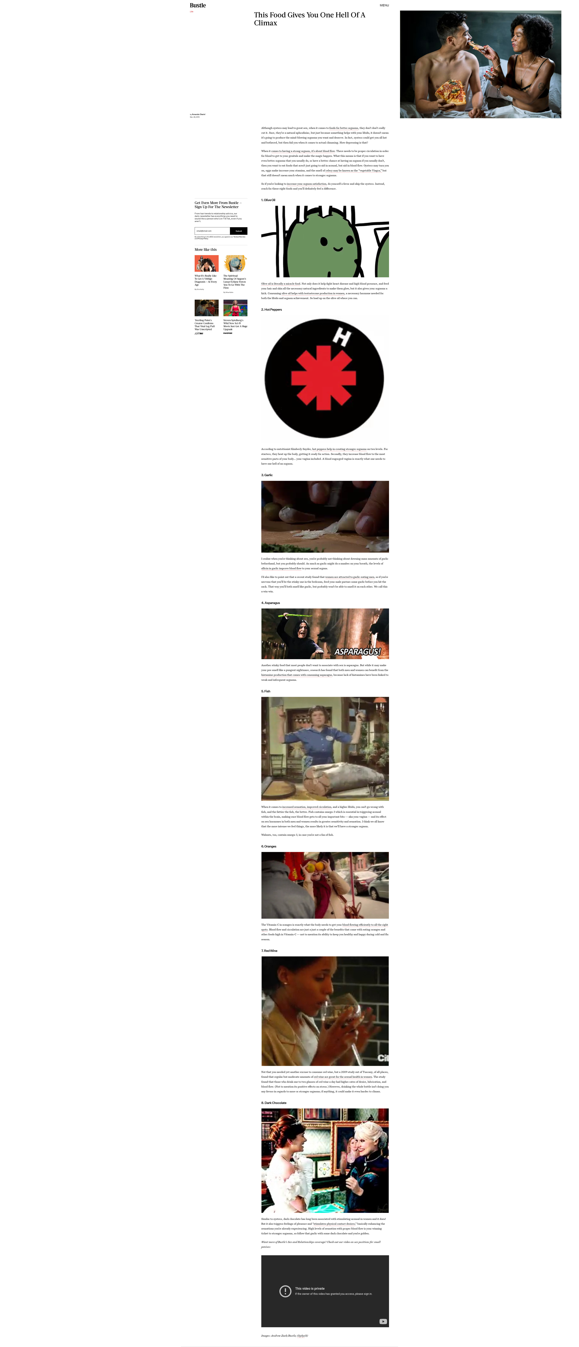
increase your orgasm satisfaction (306, 183)
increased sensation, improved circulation (306, 807)
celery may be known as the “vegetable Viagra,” (354, 170)
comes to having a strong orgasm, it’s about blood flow (303, 151)
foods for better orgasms (343, 128)
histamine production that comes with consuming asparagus (296, 675)
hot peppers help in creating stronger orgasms (339, 449)
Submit (239, 231)
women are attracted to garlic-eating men (349, 577)
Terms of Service (239, 237)
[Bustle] (198, 5)
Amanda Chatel (198, 114)
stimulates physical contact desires (334, 1223)
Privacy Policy (203, 239)
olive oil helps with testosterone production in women (313, 293)
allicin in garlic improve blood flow (281, 568)
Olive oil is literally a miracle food (280, 283)
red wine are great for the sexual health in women (343, 1076)
